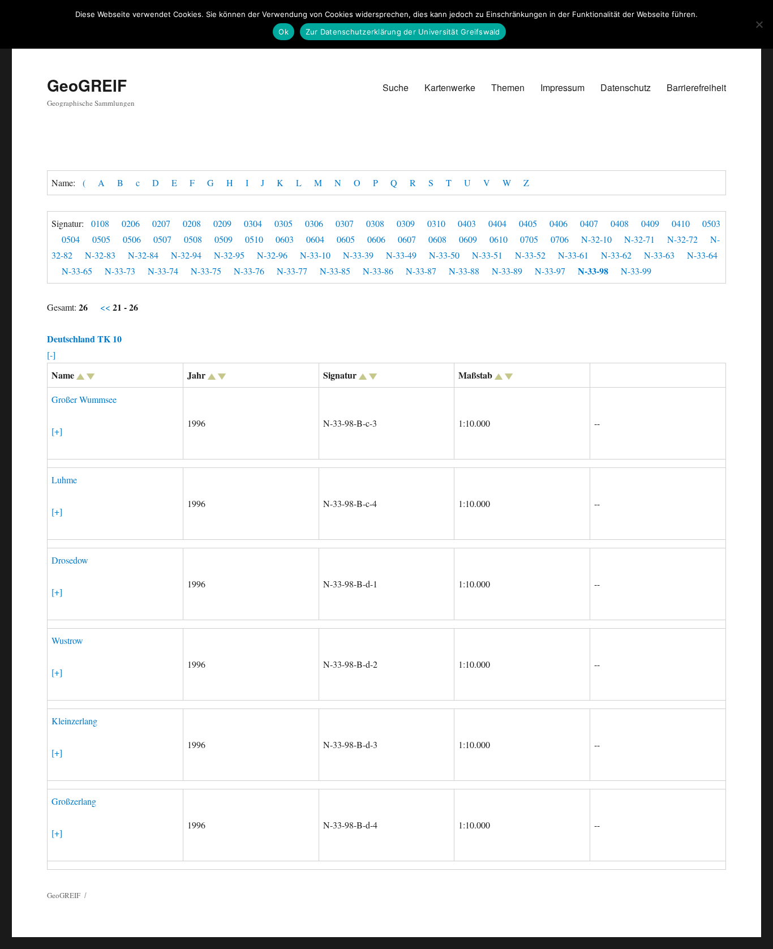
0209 (222, 223)
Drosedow (69, 560)
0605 (346, 239)
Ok (283, 31)
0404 (497, 223)
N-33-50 (444, 255)
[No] (759, 24)
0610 (498, 239)
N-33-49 (401, 255)
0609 (468, 239)
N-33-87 (421, 271)
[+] (56, 431)
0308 (375, 223)
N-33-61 (573, 255)
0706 (560, 239)
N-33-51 (487, 255)
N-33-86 (378, 271)
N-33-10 (315, 255)
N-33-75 (206, 271)
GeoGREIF (87, 85)
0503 (711, 223)
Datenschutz (625, 87)
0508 (193, 239)
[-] (51, 354)
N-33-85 (335, 271)
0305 (283, 223)
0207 (161, 223)
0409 (650, 223)
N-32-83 (100, 255)
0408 (620, 223)
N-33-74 (163, 271)
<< (106, 307)
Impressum (562, 87)
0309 (406, 223)
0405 (528, 223)
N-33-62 (616, 255)
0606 (376, 239)
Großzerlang (73, 801)
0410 (681, 223)
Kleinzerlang (74, 721)
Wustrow (67, 640)
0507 (162, 239)
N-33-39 (358, 255)
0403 (467, 223)
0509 (223, 239)
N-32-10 (596, 239)
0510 (254, 239)
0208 (192, 223)
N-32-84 (143, 255)
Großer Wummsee (84, 399)
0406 (558, 223)
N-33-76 (249, 271)
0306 (314, 223)
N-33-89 (507, 271)
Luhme (64, 480)
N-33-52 (530, 255)
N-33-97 (550, 271)
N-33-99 (636, 271)
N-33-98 (593, 270)
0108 (100, 223)
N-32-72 (682, 239)
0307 (345, 223)
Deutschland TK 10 (84, 338)
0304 (253, 223)
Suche (396, 87)
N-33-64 (702, 255)
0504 (71, 239)
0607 (407, 239)
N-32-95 (229, 255)
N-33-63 (659, 255)
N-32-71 (639, 239)
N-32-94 (186, 255)
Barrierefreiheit (696, 87)
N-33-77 (292, 271)
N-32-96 (272, 255)
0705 (529, 239)
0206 (131, 223)
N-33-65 (77, 271)
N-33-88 (464, 271)
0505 (101, 239)
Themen (508, 87)
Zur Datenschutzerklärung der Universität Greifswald (403, 31)
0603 (285, 239)
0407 (589, 223)
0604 (315, 239)
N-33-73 (120, 271)
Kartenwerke (449, 87)
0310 (436, 223)
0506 (132, 239)
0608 (437, 239)
